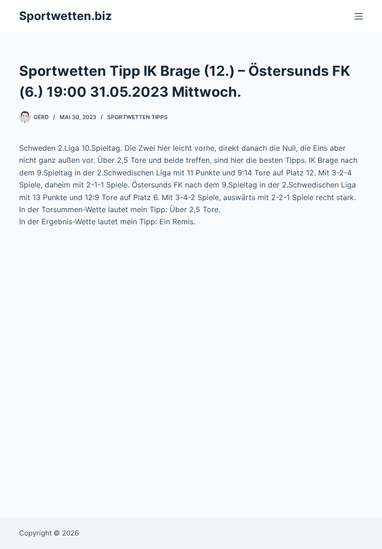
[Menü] (359, 16)
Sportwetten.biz (65, 16)
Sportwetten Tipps (137, 117)
